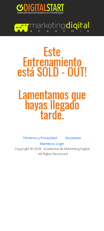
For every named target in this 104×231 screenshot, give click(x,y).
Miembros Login (52, 143)
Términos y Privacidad (40, 138)
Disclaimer (73, 138)
